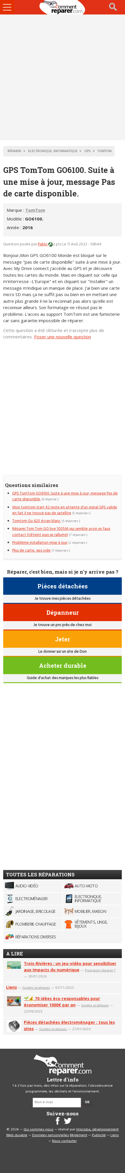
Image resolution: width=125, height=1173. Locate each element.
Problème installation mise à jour (39, 543)
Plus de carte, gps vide (31, 551)
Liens (11, 987)
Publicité (99, 1135)
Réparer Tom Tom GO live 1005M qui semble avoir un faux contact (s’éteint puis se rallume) (61, 532)
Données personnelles (50, 1135)
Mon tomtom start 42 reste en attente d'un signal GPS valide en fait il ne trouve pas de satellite (64, 510)
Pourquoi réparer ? (100, 970)
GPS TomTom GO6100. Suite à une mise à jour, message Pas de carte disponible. (65, 496)
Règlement (78, 1135)
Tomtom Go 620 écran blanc (36, 521)
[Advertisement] (62, 77)
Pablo (43, 244)
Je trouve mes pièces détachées (62, 599)
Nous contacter (64, 1141)
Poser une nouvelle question (62, 337)
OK (87, 1102)
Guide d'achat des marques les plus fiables (62, 678)
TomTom (35, 210)
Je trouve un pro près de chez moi (62, 625)
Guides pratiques (36, 987)
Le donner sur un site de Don (62, 652)
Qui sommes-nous (38, 1129)
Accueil (62, 7)
